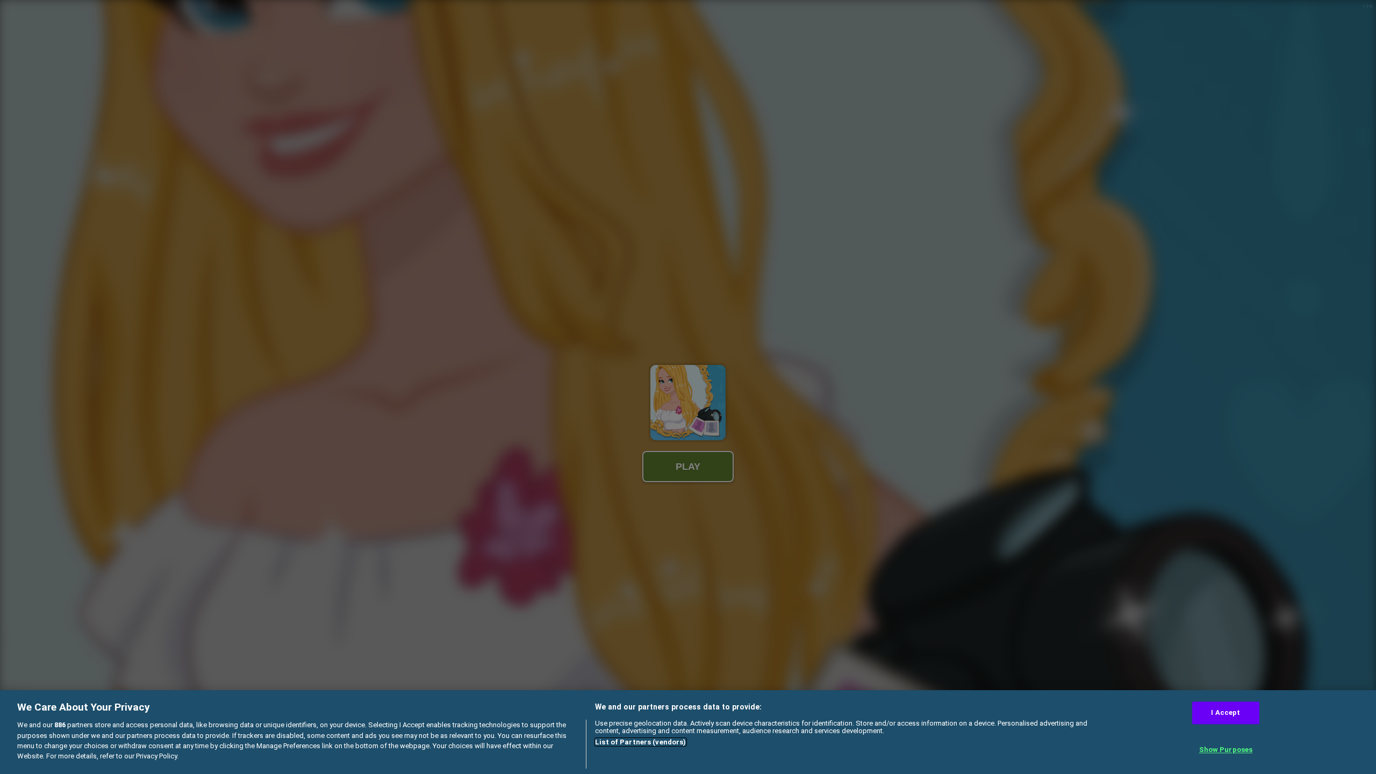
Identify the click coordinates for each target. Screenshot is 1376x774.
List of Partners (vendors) (640, 742)
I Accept (1225, 712)
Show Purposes (1226, 750)
